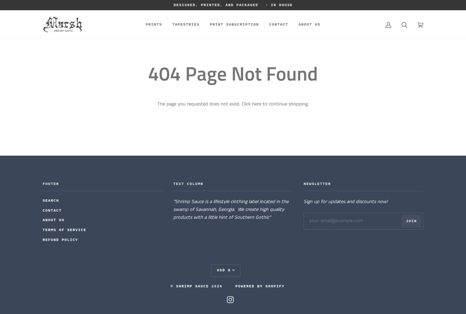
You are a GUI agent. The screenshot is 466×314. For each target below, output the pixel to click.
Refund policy (60, 240)
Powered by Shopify (260, 286)
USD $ (224, 270)
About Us (53, 220)
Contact (52, 211)
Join (411, 221)
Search (51, 201)
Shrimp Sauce (192, 286)
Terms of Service (64, 230)
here (256, 104)
